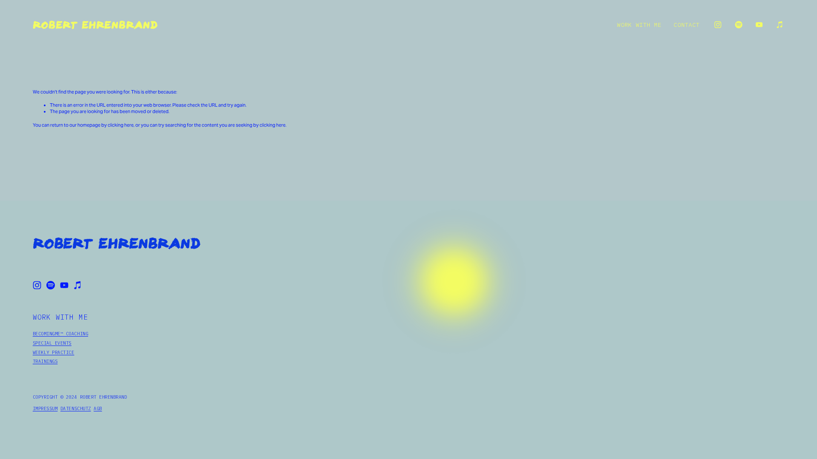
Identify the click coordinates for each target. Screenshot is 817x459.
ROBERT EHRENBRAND (95, 25)
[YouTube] (759, 24)
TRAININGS (45, 361)
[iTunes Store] (780, 24)
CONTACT (687, 24)
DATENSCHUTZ (75, 408)
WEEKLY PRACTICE (53, 352)
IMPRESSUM (45, 408)
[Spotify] (738, 24)
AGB (98, 408)
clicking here (121, 125)
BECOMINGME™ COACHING (60, 333)
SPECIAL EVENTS (52, 343)
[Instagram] (718, 24)
